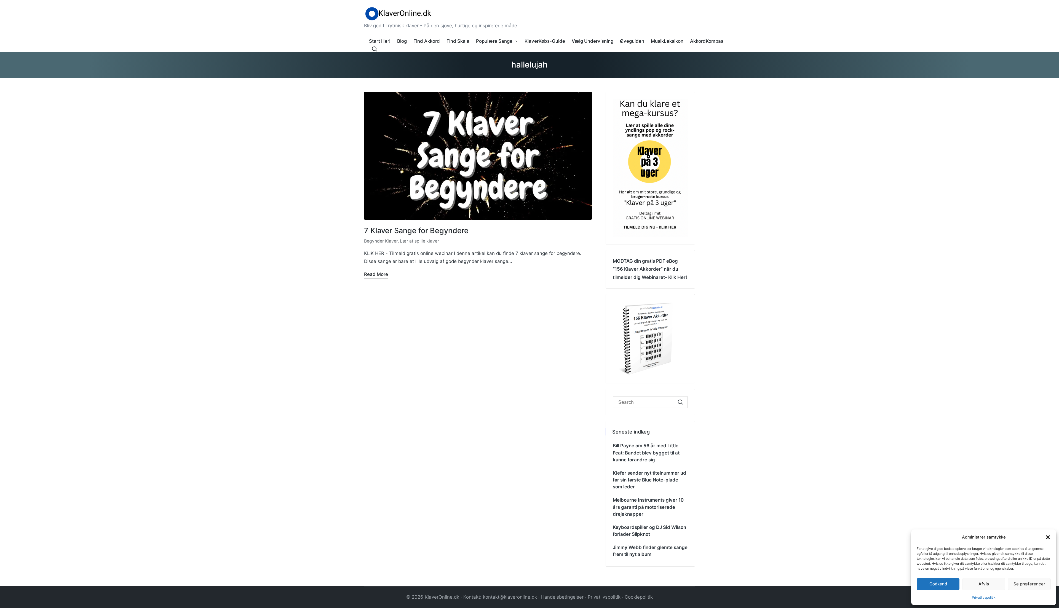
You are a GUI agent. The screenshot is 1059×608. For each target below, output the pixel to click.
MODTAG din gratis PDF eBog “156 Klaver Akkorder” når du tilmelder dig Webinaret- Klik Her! (650, 269)
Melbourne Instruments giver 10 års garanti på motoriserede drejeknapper (648, 507)
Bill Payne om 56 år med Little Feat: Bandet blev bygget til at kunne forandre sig (646, 452)
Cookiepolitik (639, 597)
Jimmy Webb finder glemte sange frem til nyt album (650, 551)
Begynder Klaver (381, 241)
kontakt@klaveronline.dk (510, 597)
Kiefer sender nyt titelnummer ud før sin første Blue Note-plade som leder (649, 480)
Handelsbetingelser (562, 597)
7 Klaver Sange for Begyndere (416, 230)
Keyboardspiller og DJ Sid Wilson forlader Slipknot (649, 530)
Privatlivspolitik (984, 597)
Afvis (983, 584)
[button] (1048, 537)
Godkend (938, 584)
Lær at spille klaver (419, 241)
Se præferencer (1029, 584)
